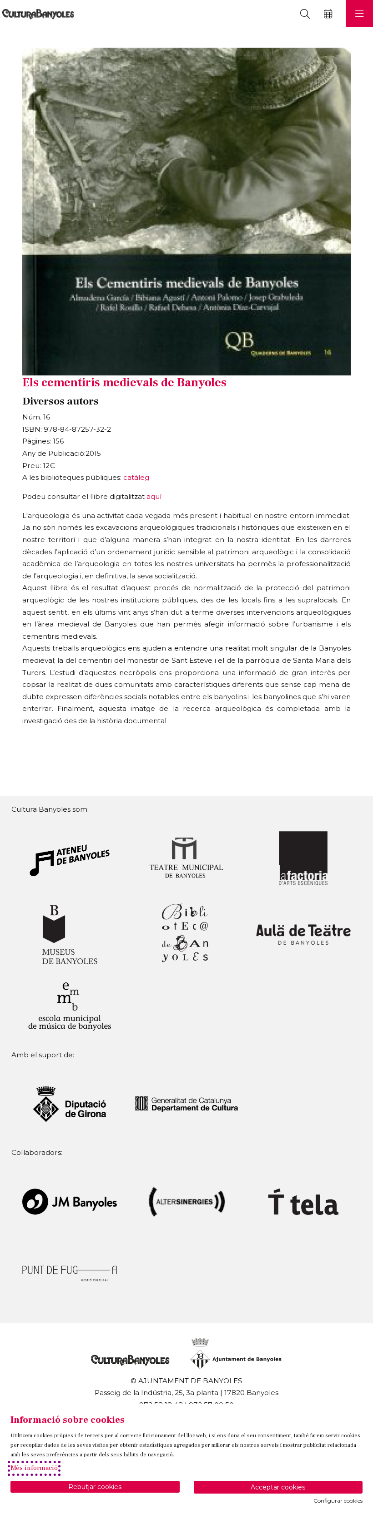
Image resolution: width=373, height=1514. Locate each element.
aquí (153, 496)
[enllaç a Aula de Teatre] (303, 933)
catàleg (136, 477)
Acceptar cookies (278, 1487)
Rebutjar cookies (94, 1487)
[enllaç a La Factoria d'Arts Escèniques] (303, 857)
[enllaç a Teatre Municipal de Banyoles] (186, 857)
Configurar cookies (338, 1501)
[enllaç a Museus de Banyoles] (69, 933)
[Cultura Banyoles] (37, 14)
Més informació (34, 1468)
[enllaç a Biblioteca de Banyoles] (186, 933)
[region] (186, 211)
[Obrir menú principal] (359, 13)
